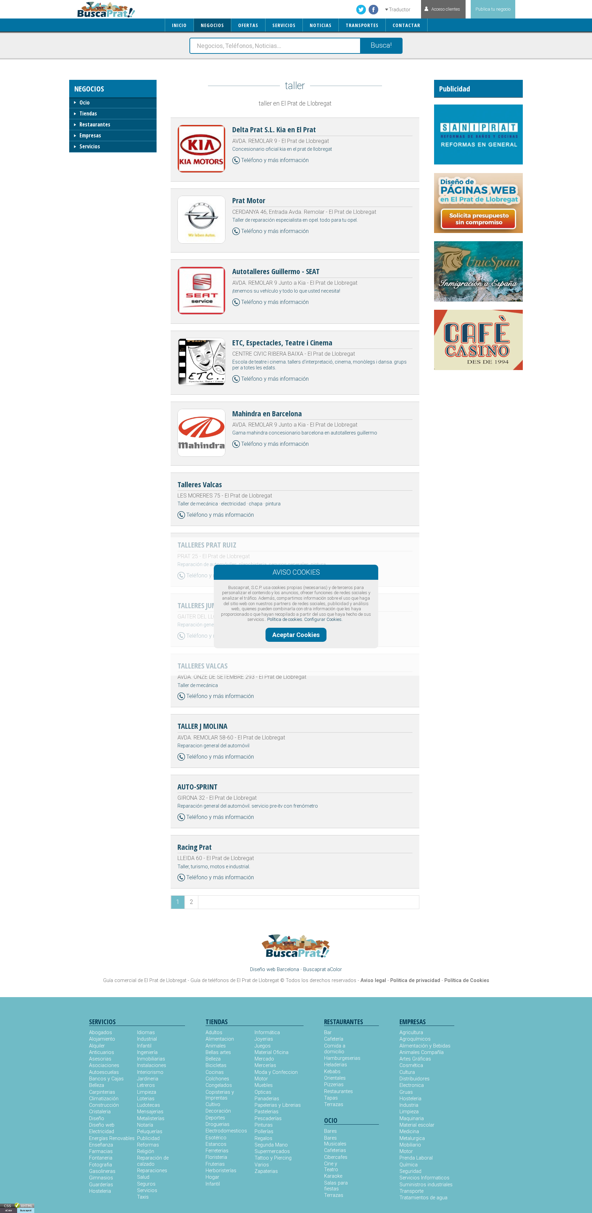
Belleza (96, 1085)
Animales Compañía (421, 1052)
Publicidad (148, 1138)
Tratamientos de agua (423, 1198)
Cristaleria (100, 1112)
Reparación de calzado (153, 1161)
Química (408, 1165)
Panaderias (267, 1099)
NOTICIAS (321, 25)
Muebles (264, 1085)
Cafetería (333, 1039)
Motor (261, 1079)
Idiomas (146, 1033)
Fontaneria (100, 1158)
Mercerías (265, 1065)
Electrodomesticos (226, 1131)
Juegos (263, 1046)
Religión (145, 1151)
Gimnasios (101, 1178)
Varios (262, 1165)
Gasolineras (102, 1171)
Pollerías (264, 1132)
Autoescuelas (104, 1072)
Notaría (145, 1125)
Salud (143, 1177)
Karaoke (333, 1176)
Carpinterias (102, 1092)
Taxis (143, 1197)
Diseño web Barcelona (274, 969)
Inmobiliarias (151, 1059)
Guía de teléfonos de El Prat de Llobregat (234, 980)
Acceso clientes (445, 9)
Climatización (104, 1099)
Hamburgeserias (338, 1058)
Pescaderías (268, 1119)
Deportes (215, 1118)
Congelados (219, 1085)
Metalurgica (412, 1138)
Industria (408, 1105)
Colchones (217, 1079)
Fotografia (100, 1165)
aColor (8, 1210)
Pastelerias (267, 1112)
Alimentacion (220, 1039)
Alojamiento (102, 1039)
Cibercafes (335, 1157)
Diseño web (101, 1125)
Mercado (264, 1059)
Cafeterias (335, 1150)
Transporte (411, 1191)
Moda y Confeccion (276, 1072)
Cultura (407, 1072)
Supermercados (272, 1151)
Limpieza (146, 1092)
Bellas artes (218, 1052)
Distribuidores (414, 1079)
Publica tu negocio (493, 9)
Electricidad (101, 1132)
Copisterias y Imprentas (220, 1095)
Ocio (84, 102)
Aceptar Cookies (296, 634)
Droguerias (218, 1124)
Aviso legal (373, 980)
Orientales (335, 1078)
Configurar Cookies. (323, 619)
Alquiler (97, 1046)
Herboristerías (221, 1171)
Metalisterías (150, 1119)
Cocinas (215, 1072)
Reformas (148, 1145)
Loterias (146, 1099)
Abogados (100, 1033)
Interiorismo (150, 1072)
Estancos (216, 1144)
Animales (216, 1046)
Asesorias (100, 1059)
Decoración (218, 1111)
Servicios (89, 146)
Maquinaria (411, 1119)
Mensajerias (150, 1112)
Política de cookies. (285, 619)
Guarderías (101, 1185)
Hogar (212, 1177)
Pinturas (264, 1125)
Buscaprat (26, 1210)
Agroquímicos (415, 1039)
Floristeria (216, 1157)
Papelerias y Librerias (278, 1105)
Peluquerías (149, 1132)
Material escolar (416, 1125)
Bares (330, 1131)
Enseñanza (101, 1145)
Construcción (104, 1105)
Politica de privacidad (415, 980)
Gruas (406, 1092)
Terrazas (333, 1104)
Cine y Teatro (331, 1167)
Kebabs (332, 1072)
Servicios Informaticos (424, 1178)
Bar (328, 1033)
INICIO (179, 25)
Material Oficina (271, 1052)
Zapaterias (266, 1171)
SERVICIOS (284, 25)
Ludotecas (148, 1105)
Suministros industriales (426, 1185)
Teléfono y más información (275, 160)
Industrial (147, 1039)
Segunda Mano (271, 1145)
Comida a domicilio (334, 1049)
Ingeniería (147, 1052)
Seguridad (410, 1171)
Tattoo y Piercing (273, 1158)
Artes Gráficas (415, 1059)
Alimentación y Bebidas (425, 1046)
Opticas (263, 1092)
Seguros (146, 1184)
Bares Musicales (335, 1141)
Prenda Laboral (416, 1158)
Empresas (90, 135)
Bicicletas (216, 1065)
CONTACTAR (406, 25)
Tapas (331, 1098)
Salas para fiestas (336, 1186)
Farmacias (101, 1151)
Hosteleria (100, 1191)
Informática (267, 1033)
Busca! (381, 45)
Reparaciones (152, 1171)
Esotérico (216, 1138)
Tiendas (88, 113)
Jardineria (147, 1079)
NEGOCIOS (212, 25)
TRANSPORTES (362, 25)
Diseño (96, 1119)
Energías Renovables (112, 1138)
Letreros (146, 1085)
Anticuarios (101, 1052)
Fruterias (215, 1164)
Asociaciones (104, 1065)
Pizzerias (334, 1085)
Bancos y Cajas (106, 1079)
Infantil (144, 1046)
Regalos (263, 1138)
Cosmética (411, 1065)
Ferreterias (217, 1151)
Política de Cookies (466, 980)
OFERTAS (248, 25)
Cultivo (213, 1104)
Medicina (409, 1132)
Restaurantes (94, 124)
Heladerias (335, 1065)
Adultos (214, 1033)
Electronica (411, 1085)
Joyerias (264, 1039)
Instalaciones (151, 1065)
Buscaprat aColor (322, 969)
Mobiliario (410, 1145)
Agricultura (411, 1033)
